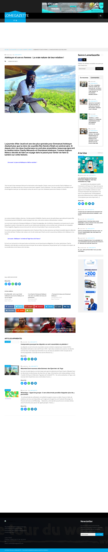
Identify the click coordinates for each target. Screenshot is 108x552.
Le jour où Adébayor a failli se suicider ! (20, 330)
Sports (30, 49)
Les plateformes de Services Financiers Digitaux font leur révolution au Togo (87, 179)
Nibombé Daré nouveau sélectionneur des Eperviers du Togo (42, 368)
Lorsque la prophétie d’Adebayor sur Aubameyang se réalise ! (61, 329)
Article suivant (70, 326)
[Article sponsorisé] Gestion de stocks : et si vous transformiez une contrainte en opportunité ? (90, 232)
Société (25, 49)
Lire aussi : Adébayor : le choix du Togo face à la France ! (24, 238)
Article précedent (10, 328)
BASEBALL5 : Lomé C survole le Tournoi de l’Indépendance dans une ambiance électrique (95, 121)
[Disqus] (40, 441)
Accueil (7, 49)
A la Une (19, 49)
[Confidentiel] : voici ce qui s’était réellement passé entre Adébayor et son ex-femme (14, 295)
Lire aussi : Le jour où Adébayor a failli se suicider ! (22, 162)
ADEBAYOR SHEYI (13, 61)
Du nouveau (84, 77)
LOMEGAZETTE (17, 15)
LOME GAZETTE (18, 54)
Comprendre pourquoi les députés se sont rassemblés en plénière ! (44, 344)
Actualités (13, 49)
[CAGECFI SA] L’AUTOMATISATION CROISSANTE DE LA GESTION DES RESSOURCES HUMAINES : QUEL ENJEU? (90, 213)
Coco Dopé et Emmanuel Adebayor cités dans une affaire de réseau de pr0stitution (37, 295)
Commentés (95, 77)
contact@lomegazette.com (15, 543)
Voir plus (100, 152)
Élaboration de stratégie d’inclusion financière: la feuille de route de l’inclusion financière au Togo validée (90, 223)
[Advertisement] (54, 35)
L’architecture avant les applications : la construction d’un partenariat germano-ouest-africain (95, 106)
